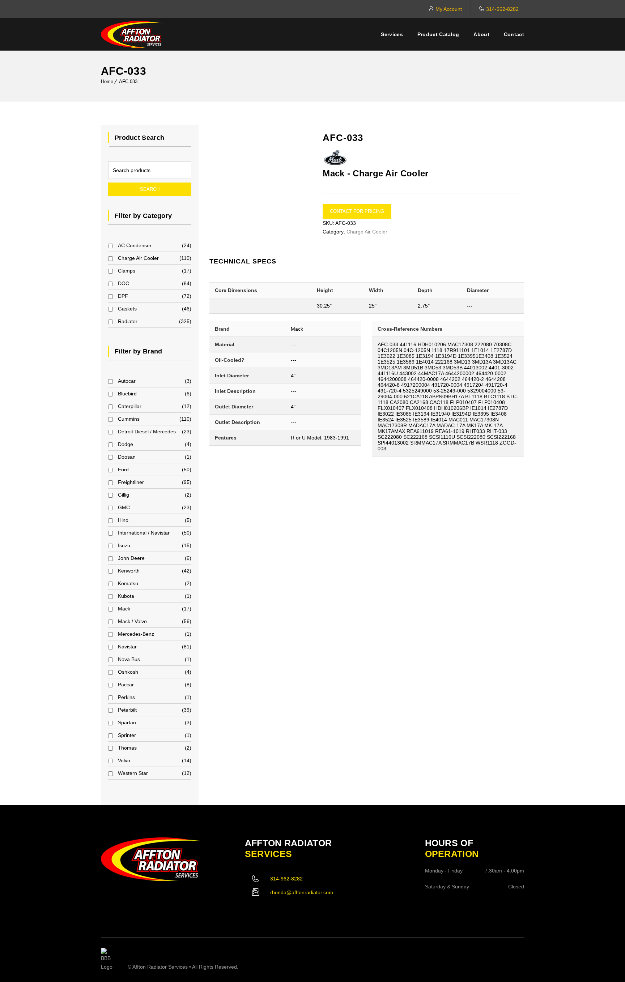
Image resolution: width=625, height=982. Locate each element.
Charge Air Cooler (138, 258)
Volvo (124, 760)
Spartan (127, 722)
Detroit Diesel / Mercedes (147, 431)
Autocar (127, 381)
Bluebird (127, 393)
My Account (448, 9)
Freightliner (131, 482)
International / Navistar (144, 533)
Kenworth (129, 571)
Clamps (126, 271)
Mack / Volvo (132, 621)
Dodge (125, 444)
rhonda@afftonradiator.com (301, 892)
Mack (124, 609)
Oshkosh (128, 672)
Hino (123, 520)
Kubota (126, 596)
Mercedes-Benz (136, 634)
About (481, 34)
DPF (123, 296)
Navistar (127, 646)
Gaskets (127, 309)
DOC (123, 283)
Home (107, 81)
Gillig (123, 495)
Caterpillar (129, 406)
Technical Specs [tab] (242, 261)
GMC (124, 507)
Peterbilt (127, 710)
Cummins (129, 419)
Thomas (127, 748)
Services (392, 34)
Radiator (127, 321)
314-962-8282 (502, 9)
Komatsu (128, 583)
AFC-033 (128, 81)
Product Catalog (438, 34)
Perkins (126, 697)
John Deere (131, 558)
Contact (514, 34)
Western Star (133, 773)
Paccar (126, 684)
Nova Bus (129, 659)
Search (150, 189)
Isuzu (124, 545)
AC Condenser (135, 245)
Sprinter (127, 735)
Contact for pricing (357, 211)
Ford (123, 469)
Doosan (127, 457)
